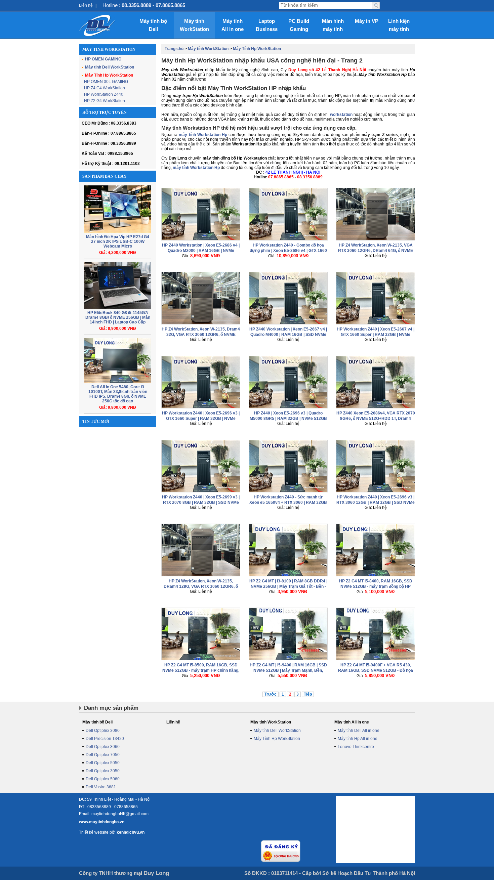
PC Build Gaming (298, 25)
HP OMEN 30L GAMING (106, 81)
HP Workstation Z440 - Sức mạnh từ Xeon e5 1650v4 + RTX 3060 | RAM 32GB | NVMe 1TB (288, 502)
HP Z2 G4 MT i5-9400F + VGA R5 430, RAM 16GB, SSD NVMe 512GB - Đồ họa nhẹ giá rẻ (375, 670)
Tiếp (308, 694)
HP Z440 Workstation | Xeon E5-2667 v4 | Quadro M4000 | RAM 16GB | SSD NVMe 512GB (288, 334)
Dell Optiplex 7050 (103, 754)
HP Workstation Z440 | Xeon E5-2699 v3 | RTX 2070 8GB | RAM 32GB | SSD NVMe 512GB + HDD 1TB (201, 502)
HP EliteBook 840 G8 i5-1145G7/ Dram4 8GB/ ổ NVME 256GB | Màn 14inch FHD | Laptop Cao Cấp (117, 317)
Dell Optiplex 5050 (103, 762)
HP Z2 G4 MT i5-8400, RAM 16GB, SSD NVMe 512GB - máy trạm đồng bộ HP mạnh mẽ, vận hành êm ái (375, 586)
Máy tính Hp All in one (357, 738)
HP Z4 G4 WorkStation (104, 88)
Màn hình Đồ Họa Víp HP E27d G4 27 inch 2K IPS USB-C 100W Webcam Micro (117, 241)
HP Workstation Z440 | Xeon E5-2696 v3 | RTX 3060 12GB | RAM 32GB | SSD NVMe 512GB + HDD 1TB (375, 502)
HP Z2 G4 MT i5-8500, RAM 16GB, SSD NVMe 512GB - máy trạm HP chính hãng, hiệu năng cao (200, 670)
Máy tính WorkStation (194, 25)
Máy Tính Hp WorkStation (109, 75)
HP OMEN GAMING (103, 59)
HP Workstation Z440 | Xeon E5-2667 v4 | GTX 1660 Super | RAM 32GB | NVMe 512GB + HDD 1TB (375, 334)
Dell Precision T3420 (105, 738)
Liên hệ (86, 5)
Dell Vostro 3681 (101, 787)
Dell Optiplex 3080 (103, 730)
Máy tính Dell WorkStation (109, 67)
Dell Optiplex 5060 (103, 779)
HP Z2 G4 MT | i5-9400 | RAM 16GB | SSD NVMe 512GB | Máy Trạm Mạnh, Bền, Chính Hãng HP (288, 670)
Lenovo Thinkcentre (356, 746)
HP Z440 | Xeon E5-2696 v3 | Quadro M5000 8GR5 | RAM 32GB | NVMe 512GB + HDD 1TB (288, 418)
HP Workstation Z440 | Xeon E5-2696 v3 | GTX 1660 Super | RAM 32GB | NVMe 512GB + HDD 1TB (201, 418)
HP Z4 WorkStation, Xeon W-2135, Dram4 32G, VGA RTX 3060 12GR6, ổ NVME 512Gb (201, 334)
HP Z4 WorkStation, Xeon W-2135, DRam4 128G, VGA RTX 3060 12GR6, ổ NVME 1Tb (201, 586)
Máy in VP (366, 21)
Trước (270, 694)
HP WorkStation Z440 (103, 94)
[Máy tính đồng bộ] (97, 25)
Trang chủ (174, 48)
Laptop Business (267, 25)
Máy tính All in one (232, 25)
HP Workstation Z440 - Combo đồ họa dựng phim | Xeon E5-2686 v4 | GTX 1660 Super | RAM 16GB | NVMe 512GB (288, 250)
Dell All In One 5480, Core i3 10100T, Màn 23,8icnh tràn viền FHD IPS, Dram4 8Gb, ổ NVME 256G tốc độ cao (117, 394)
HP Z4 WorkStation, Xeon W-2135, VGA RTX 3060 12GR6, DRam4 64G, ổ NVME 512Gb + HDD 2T (375, 250)
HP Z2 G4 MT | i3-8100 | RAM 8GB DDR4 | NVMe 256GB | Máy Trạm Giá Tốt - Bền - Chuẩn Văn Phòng (288, 586)
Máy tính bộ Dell (153, 25)
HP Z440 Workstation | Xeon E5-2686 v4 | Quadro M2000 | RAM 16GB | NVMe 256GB (201, 250)
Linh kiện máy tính (399, 25)
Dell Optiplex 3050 (103, 770)
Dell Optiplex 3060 (103, 746)
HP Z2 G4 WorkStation (104, 100)
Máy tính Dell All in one (358, 730)
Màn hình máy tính (333, 25)
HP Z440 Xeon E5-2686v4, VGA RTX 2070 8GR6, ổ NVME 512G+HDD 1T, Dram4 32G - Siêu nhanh (375, 418)
